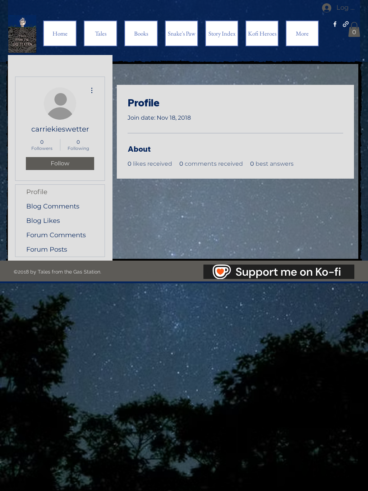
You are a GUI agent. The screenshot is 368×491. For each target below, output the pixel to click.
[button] (354, 29)
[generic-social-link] (345, 24)
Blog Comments (52, 206)
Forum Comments (56, 235)
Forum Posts (46, 249)
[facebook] (335, 24)
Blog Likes (43, 221)
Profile (36, 192)
